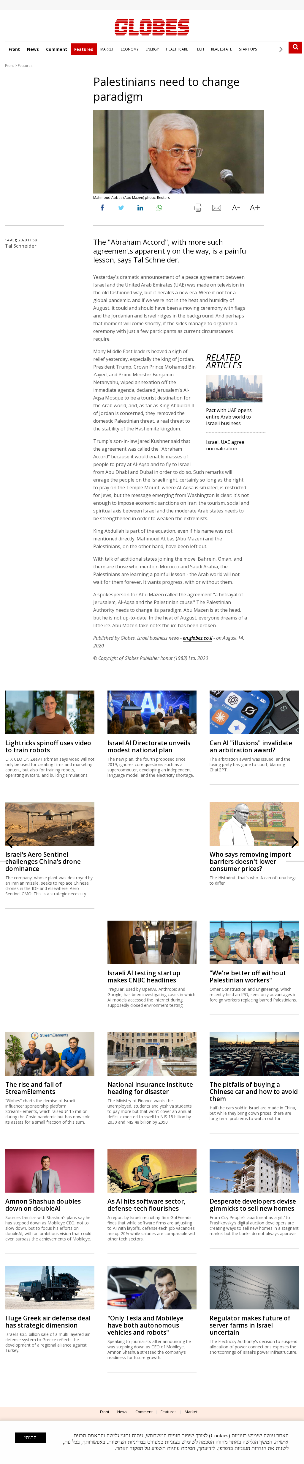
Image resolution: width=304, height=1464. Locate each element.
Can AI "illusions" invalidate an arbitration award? (251, 746)
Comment (56, 49)
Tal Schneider (21, 246)
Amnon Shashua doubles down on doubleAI (43, 1205)
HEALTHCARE (177, 49)
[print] (198, 209)
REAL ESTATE (221, 49)
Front (14, 49)
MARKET (107, 49)
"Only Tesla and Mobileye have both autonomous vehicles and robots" (145, 1325)
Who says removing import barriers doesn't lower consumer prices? (250, 861)
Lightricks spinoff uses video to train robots (48, 746)
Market (191, 1411)
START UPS (248, 49)
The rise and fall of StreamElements (33, 1088)
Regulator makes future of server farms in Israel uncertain (250, 1325)
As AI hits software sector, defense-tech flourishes (146, 1205)
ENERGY (152, 49)
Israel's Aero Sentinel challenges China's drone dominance (43, 861)
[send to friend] (217, 209)
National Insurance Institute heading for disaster (150, 1088)
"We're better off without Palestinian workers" (248, 976)
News (33, 49)
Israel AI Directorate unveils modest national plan (148, 746)
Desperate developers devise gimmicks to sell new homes (253, 1205)
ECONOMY (130, 49)
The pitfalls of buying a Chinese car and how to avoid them (254, 1091)
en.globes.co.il (197, 638)
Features (83, 49)
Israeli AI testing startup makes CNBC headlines (143, 976)
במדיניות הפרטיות (127, 1442)
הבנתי (30, 1438)
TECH (199, 49)
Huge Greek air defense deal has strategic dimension (48, 1321)
